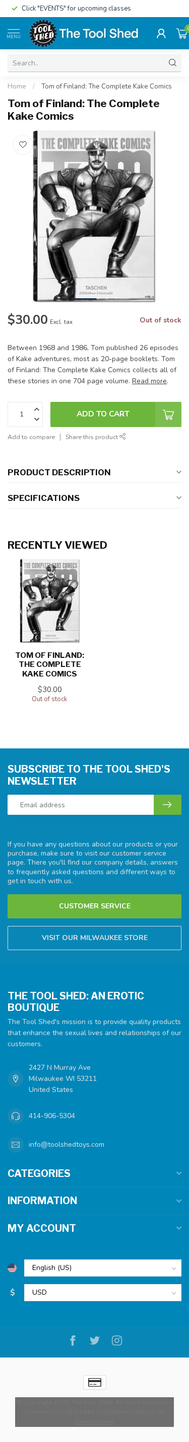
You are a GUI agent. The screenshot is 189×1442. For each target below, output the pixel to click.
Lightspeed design (127, 1411)
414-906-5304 (52, 1116)
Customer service (95, 906)
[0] (181, 33)
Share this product (92, 437)
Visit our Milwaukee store (95, 938)
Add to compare (31, 437)
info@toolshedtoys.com (66, 1144)
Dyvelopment (94, 1421)
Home (17, 86)
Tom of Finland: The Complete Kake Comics (106, 86)
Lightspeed (78, 1411)
